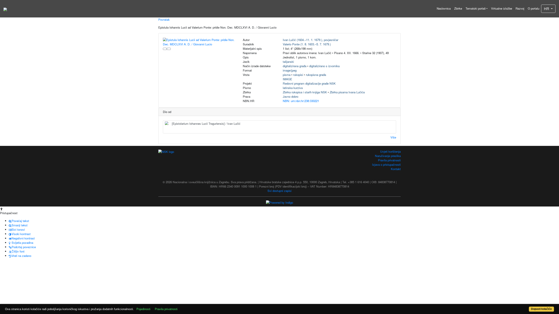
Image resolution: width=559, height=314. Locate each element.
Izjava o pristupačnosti (386, 164)
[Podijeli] (169, 49)
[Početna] (5, 8)
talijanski (288, 62)
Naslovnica (444, 8)
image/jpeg (290, 70)
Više (393, 137)
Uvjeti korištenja (390, 151)
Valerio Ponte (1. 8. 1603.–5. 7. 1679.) (307, 44)
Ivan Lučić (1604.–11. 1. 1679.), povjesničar (310, 40)
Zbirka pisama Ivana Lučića (347, 92)
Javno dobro (290, 96)
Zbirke (458, 8)
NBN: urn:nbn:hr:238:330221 (301, 101)
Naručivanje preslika (388, 156)
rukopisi (298, 75)
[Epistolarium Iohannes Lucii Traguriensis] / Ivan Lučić (206, 123)
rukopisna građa (316, 75)
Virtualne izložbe (501, 8)
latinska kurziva (293, 88)
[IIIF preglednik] (165, 49)
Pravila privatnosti (389, 160)
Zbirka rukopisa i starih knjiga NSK (305, 92)
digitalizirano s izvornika (324, 66)
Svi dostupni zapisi (279, 191)
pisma (286, 75)
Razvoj (520, 8)
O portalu (533, 8)
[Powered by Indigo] (279, 202)
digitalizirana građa (294, 66)
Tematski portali (476, 8)
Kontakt (396, 169)
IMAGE (287, 79)
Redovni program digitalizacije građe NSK (309, 83)
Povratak (164, 19)
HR (547, 8)
